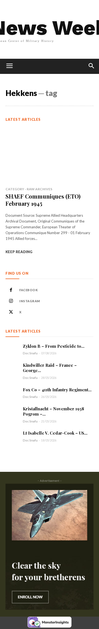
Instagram (29, 301)
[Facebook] (11, 290)
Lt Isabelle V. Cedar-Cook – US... (55, 433)
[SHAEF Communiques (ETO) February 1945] (50, 155)
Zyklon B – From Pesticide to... (53, 346)
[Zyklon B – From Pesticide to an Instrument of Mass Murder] (12, 349)
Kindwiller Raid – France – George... (50, 367)
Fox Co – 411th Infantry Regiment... (57, 389)
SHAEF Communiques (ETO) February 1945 (43, 199)
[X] (11, 312)
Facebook (28, 290)
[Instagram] (11, 301)
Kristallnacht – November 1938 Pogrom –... (53, 411)
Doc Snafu (30, 353)
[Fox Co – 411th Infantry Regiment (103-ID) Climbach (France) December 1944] (12, 392)
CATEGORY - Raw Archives (29, 189)
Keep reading (19, 252)
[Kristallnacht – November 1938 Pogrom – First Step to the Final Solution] (12, 412)
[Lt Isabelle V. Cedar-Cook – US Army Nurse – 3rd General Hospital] (12, 436)
